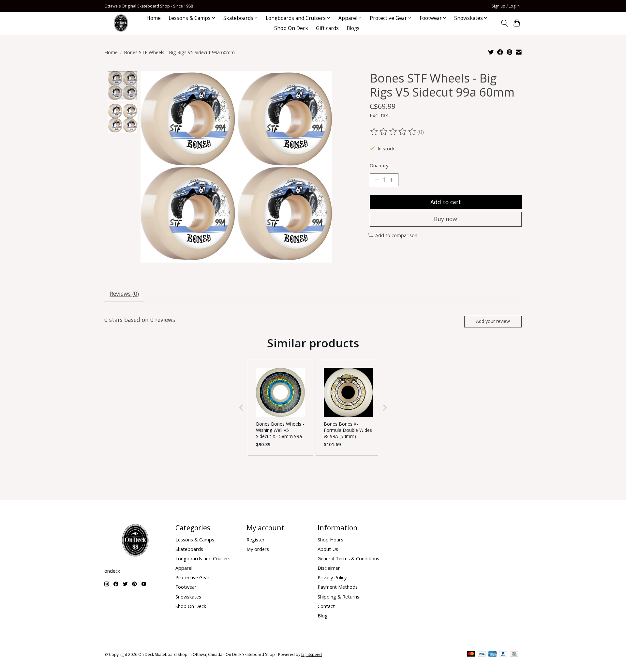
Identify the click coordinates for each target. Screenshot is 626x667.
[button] (241, 407)
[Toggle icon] (504, 23)
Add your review (493, 321)
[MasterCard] (471, 654)
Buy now (445, 219)
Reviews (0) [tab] (124, 293)
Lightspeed (311, 654)
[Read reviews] (393, 132)
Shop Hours (330, 539)
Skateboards (189, 549)
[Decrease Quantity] (376, 179)
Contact (326, 606)
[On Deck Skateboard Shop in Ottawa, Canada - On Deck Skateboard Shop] (121, 23)
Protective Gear (192, 577)
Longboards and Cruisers (203, 558)
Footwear (186, 587)
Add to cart (445, 202)
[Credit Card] (514, 654)
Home (153, 18)
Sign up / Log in (506, 6)
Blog (323, 615)
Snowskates (188, 596)
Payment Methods (338, 587)
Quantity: (379, 165)
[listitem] (280, 408)
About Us (328, 549)
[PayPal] (503, 654)
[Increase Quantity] (391, 179)
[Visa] (482, 654)
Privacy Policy (332, 577)
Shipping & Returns (338, 596)
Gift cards (327, 28)
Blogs (353, 28)
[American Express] (492, 654)
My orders (257, 549)
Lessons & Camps (194, 539)
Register (255, 539)
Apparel (183, 568)
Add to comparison (396, 235)
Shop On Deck (291, 28)
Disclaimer (329, 568)
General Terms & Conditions (348, 558)
